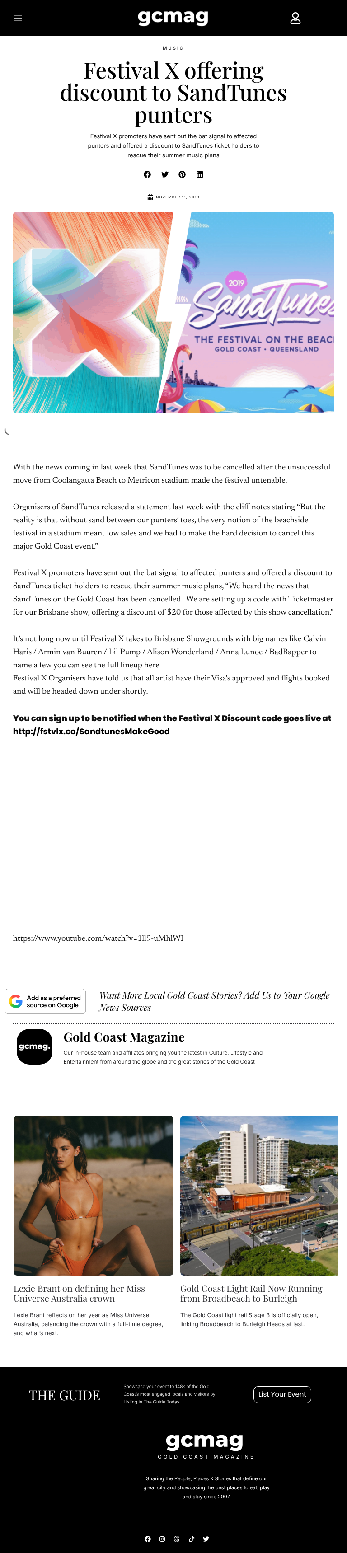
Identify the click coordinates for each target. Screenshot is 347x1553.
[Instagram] (162, 1539)
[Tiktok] (192, 1539)
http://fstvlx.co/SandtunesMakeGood (91, 731)
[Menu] (35, 18)
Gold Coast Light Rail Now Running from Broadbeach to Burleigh (251, 1293)
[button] (148, 174)
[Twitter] (206, 1539)
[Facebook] (148, 1539)
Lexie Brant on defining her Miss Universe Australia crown (79, 1293)
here (151, 666)
